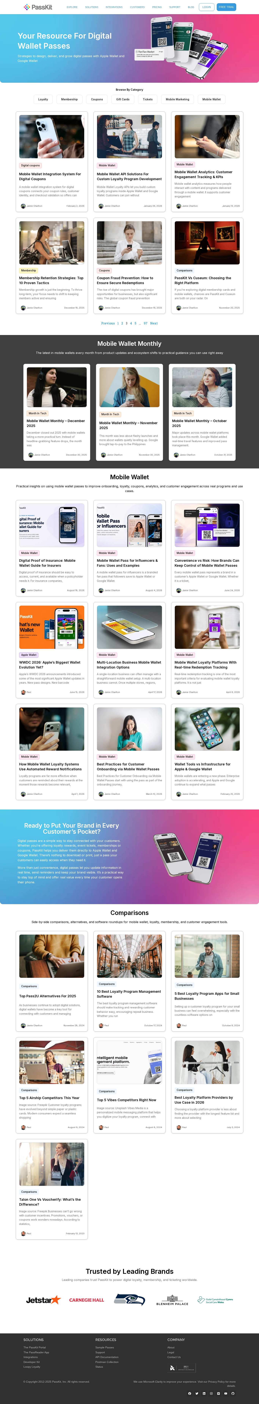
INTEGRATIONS (114, 7)
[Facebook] (189, 1393)
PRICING (157, 7)
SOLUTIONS (91, 7)
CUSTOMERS (137, 7)
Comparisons (184, 270)
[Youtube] (225, 1393)
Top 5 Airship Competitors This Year (49, 1098)
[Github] (233, 1393)
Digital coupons (30, 165)
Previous (108, 323)
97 (146, 323)
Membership (28, 270)
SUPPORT (174, 7)
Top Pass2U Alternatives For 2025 (47, 996)
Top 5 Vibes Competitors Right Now (126, 1100)
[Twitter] (197, 1393)
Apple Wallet (28, 654)
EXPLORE (72, 7)
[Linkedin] (204, 1393)
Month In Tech (37, 413)
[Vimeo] (218, 1393)
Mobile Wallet (107, 165)
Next (154, 323)
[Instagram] (211, 1393)
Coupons (104, 270)
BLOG (191, 7)
